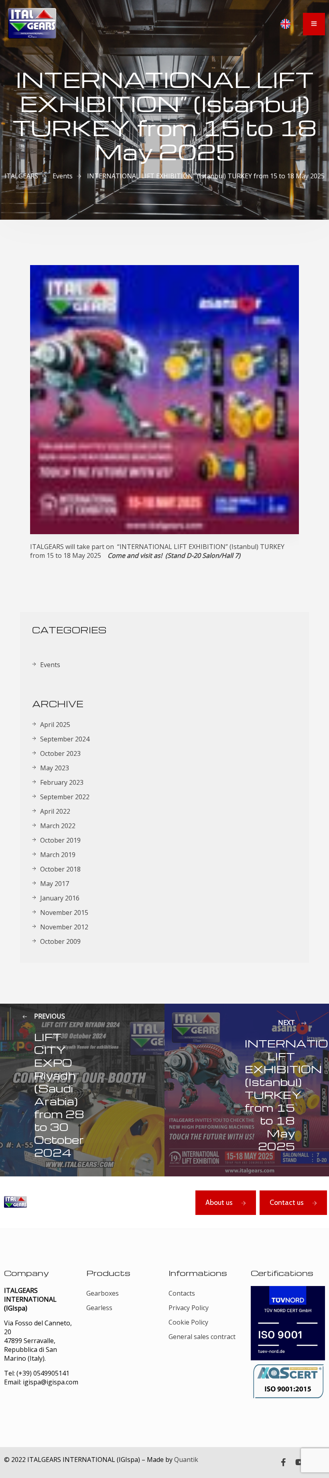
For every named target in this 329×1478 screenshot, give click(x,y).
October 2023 (60, 753)
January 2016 (59, 898)
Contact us (287, 1202)
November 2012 (64, 927)
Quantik (186, 1459)
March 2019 (57, 854)
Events (50, 664)
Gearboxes (102, 1293)
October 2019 (60, 840)
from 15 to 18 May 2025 (65, 555)
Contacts (182, 1293)
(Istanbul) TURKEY (256, 546)
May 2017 (54, 883)
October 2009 (60, 941)
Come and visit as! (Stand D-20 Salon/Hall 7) (174, 555)
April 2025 (55, 724)
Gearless (99, 1307)
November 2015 (64, 912)
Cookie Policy (188, 1322)
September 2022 (64, 796)
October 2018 (60, 869)
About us (219, 1202)
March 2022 (57, 825)
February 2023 (61, 782)
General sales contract (202, 1336)
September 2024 (64, 739)
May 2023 (54, 767)
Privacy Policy (189, 1307)
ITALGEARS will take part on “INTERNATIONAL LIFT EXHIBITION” (129, 546)
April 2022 (55, 811)
